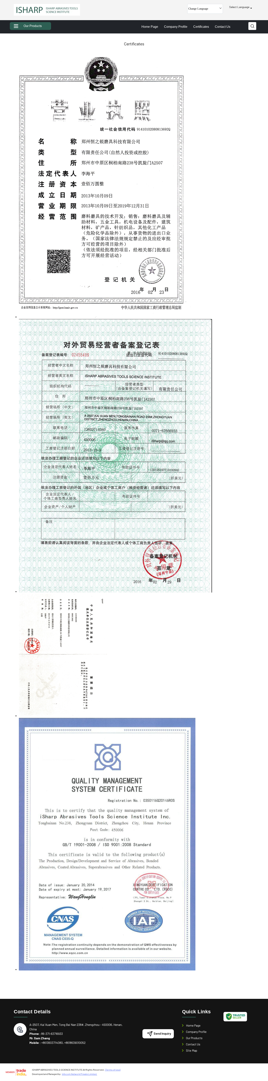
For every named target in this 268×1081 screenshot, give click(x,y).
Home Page (149, 26)
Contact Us (222, 26)
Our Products (33, 26)
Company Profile (175, 26)
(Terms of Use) (112, 1069)
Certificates (201, 26)
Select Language (239, 7)
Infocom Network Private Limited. (79, 1074)
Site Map (191, 1050)
